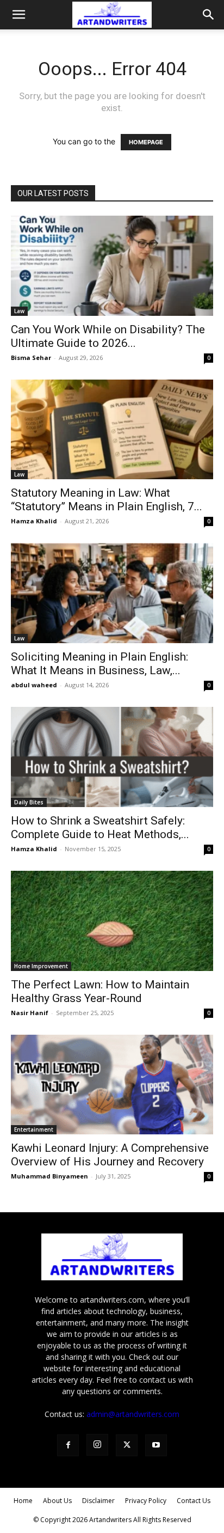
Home (23, 1500)
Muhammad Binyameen (49, 1176)
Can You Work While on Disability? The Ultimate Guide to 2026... (108, 336)
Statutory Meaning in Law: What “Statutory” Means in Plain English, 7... (106, 499)
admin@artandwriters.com (132, 1414)
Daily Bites (28, 802)
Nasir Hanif (29, 1013)
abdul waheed (34, 685)
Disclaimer (98, 1500)
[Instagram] (97, 1445)
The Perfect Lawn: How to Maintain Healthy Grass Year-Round (100, 991)
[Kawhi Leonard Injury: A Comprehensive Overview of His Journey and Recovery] (112, 1085)
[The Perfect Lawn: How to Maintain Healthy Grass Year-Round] (112, 921)
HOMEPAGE (146, 142)
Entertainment (33, 1129)
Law (19, 311)
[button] (18, 14)
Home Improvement (41, 966)
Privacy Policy (145, 1500)
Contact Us (193, 1500)
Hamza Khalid (34, 521)
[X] (127, 1445)
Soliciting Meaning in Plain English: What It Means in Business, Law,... (99, 663)
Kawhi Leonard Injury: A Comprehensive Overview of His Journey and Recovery (110, 1154)
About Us (57, 1500)
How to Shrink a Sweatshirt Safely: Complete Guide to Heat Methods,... (100, 827)
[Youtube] (156, 1445)
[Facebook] (68, 1445)
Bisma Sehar (31, 357)
